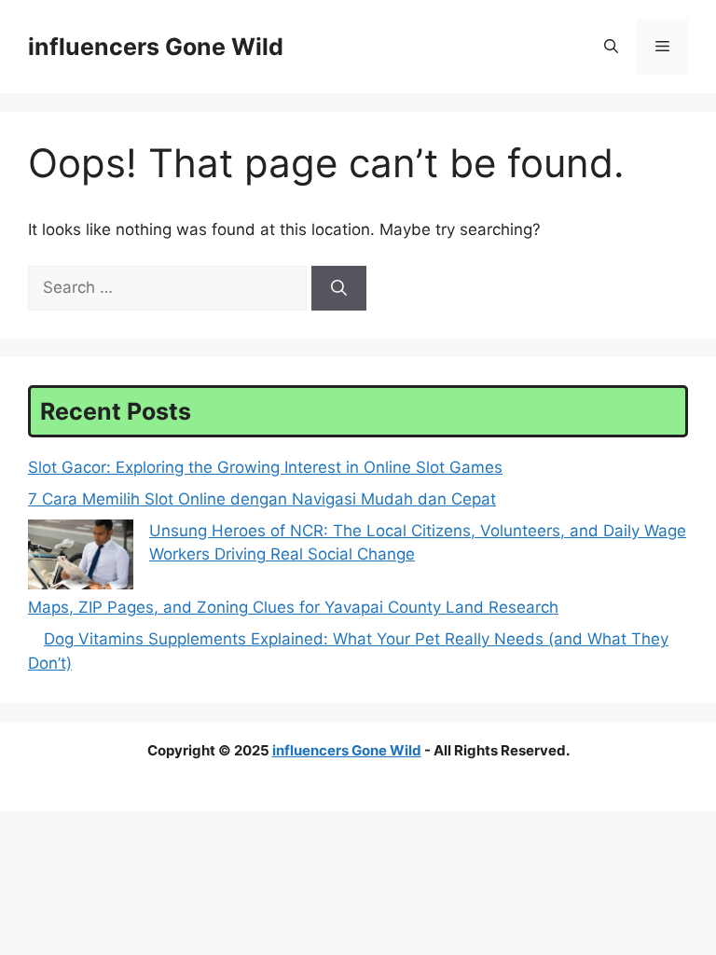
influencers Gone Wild (155, 47)
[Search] (338, 288)
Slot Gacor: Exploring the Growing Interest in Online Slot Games (265, 467)
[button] (611, 47)
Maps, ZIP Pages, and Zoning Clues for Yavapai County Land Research (293, 607)
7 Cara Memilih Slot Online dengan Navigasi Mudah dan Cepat (262, 499)
